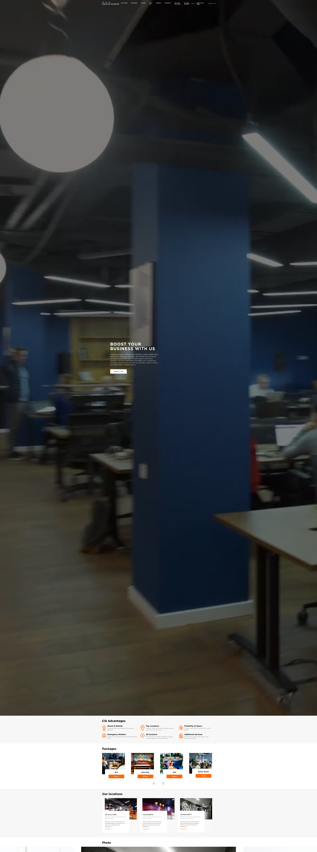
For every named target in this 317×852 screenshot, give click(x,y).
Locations (124, 3)
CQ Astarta (148, 814)
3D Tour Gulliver (177, 3)
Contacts (168, 3)
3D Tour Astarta (186, 3)
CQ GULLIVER (110, 814)
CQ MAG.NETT (186, 814)
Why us (150, 3)
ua (192, 3)
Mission (158, 3)
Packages (134, 3)
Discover (107, 828)
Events (143, 3)
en (194, 3)
